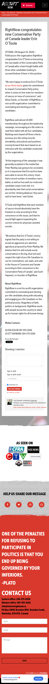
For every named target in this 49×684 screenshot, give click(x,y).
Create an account (14, 392)
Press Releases (11, 13)
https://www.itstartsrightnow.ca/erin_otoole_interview (30, 407)
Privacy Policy (41, 681)
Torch (31, 673)
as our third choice (14, 85)
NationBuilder (43, 673)
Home (3, 13)
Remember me (13, 385)
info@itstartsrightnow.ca (14, 606)
